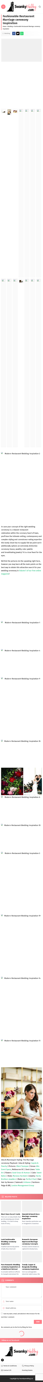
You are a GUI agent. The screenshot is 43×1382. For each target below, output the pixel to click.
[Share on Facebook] (14, 33)
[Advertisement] (21, 86)
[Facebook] (2, 1360)
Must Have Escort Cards (10, 1214)
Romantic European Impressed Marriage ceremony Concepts (30, 1241)
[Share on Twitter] (21, 33)
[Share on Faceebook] (18, 33)
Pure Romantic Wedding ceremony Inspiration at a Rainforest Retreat (10, 1267)
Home (4, 26)
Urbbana (27, 1182)
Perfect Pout (31, 1179)
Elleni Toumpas (22, 1166)
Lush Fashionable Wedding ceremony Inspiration (8, 1241)
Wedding (10, 26)
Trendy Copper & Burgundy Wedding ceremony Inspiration (30, 1267)
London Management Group (22, 1185)
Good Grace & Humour (21, 1173)
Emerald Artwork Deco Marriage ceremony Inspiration (31, 1216)
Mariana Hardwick (20, 1176)
